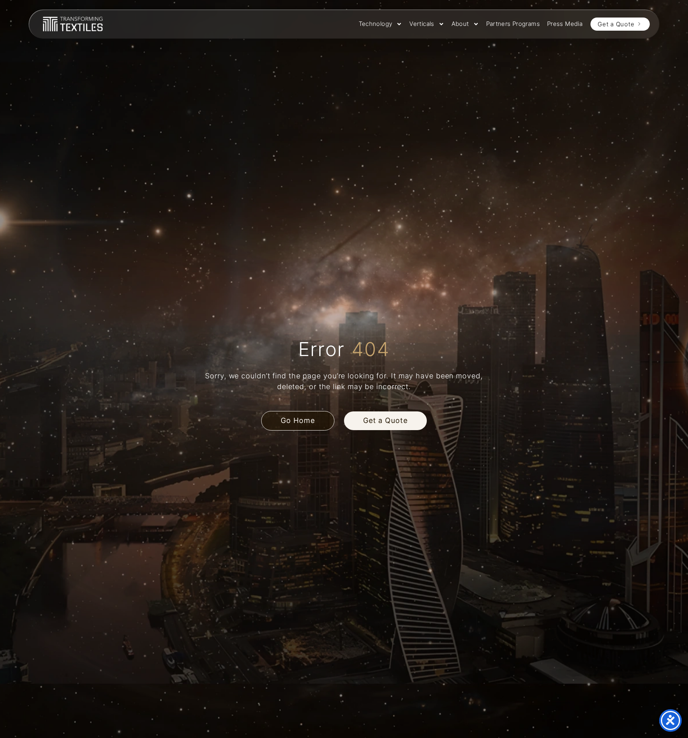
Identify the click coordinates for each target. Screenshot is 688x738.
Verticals (421, 23)
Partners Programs (513, 23)
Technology (376, 23)
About (460, 23)
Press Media (564, 23)
